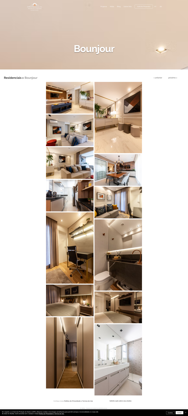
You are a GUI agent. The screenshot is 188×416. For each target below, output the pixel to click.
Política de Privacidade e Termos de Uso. (51, 414)
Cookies (170, 413)
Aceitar (179, 413)
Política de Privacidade (72, 401)
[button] (103, 6)
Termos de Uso (87, 401)
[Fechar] (185, 412)
